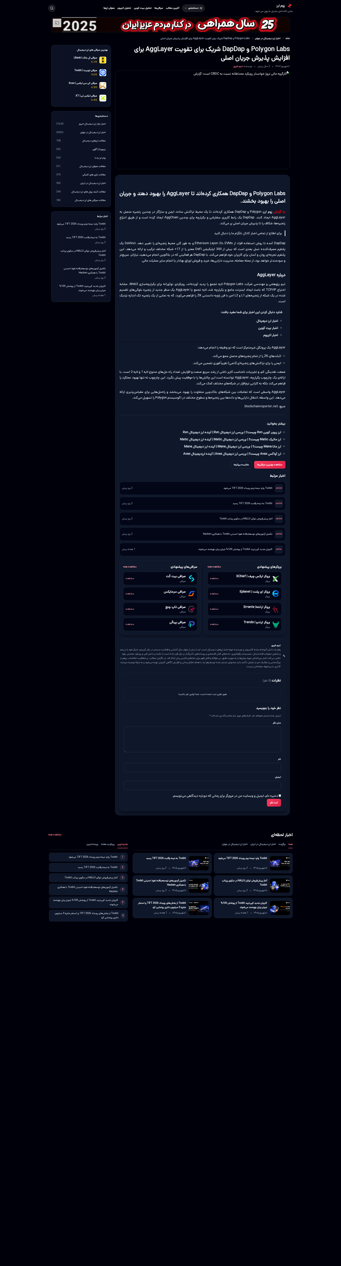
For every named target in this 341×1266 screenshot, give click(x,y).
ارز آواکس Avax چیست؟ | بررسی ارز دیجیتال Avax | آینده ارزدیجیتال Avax (232, 453)
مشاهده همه (214, 566)
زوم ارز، (267, 211)
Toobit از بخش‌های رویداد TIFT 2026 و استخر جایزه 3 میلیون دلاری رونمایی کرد (162, 905)
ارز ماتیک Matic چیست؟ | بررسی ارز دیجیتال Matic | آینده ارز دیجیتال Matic (230, 439)
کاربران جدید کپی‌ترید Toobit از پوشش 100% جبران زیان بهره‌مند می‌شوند (235, 549)
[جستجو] (51, 8)
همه (290, 844)
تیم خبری (238, 66)
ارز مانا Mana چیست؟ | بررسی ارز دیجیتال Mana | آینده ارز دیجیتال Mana (232, 446)
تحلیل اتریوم (124, 8)
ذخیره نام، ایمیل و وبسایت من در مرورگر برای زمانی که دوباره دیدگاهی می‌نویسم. (225, 796)
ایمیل (278, 777)
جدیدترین (122, 844)
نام (279, 759)
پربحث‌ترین (92, 844)
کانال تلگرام (242, 233)
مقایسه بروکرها (241, 464)
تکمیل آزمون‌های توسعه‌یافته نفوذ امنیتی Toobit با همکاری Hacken (237, 534)
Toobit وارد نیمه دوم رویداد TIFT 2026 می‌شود (247, 488)
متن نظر (277, 723)
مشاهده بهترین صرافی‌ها (269, 464)
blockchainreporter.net (261, 406)
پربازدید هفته (108, 844)
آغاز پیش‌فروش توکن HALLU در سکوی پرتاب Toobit (245, 518)
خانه (288, 38)
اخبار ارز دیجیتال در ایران (263, 844)
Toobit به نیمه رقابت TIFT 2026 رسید (252, 503)
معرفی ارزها (109, 8)
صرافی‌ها (159, 8)
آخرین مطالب (172, 8)
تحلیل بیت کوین (143, 8)
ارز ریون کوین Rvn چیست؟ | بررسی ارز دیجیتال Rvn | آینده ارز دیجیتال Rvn (232, 432)
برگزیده (282, 844)
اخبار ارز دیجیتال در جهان (267, 38)
